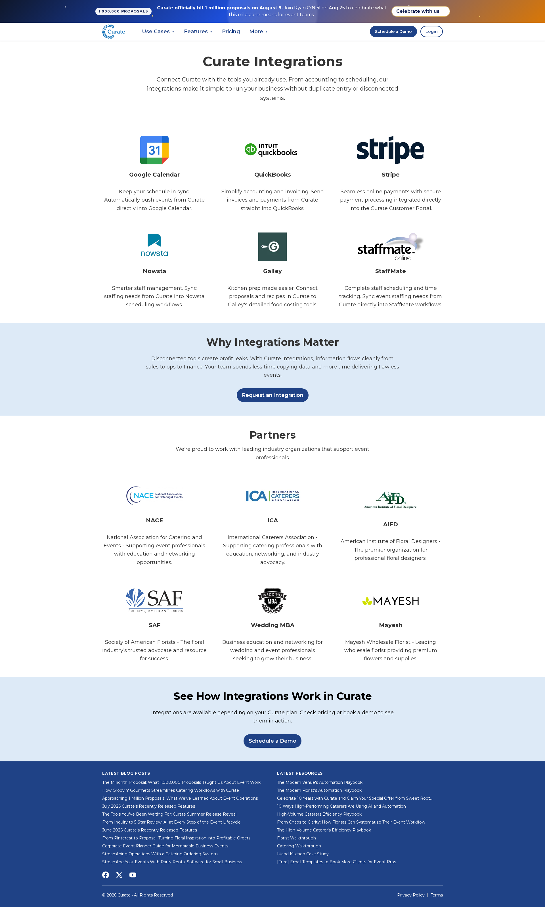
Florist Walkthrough (296, 838)
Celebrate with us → (420, 11)
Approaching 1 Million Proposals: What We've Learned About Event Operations (180, 798)
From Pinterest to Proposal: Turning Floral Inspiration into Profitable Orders (176, 838)
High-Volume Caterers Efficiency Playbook (319, 814)
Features (198, 31)
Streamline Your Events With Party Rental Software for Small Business (172, 861)
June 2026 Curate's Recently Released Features (149, 830)
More (258, 31)
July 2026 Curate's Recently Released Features (148, 806)
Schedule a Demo (393, 31)
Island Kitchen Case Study (303, 853)
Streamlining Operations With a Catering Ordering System (160, 853)
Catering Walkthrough (299, 846)
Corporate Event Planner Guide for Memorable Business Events (165, 846)
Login (431, 31)
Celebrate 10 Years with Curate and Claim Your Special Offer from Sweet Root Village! (353, 798)
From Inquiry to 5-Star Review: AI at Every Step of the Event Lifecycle (171, 822)
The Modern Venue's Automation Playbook (319, 782)
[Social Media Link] (105, 875)
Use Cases (158, 31)
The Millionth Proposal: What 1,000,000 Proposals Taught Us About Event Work (181, 782)
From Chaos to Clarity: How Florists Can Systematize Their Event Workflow (351, 822)
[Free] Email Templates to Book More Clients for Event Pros (336, 861)
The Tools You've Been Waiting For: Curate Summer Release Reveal (169, 814)
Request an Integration (272, 395)
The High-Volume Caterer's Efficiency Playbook (324, 830)
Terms (437, 895)
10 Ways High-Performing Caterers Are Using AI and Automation (341, 806)
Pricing (231, 31)
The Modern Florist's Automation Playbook (319, 790)
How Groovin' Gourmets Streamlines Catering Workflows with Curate (170, 790)
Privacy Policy (411, 895)
